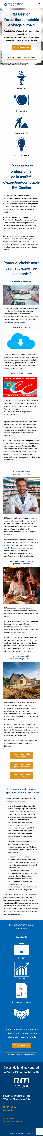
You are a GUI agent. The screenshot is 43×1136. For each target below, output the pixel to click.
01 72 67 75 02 (9, 1107)
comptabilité (8, 708)
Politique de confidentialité (12, 1121)
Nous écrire (8, 1110)
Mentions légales (9, 1118)
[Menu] (39, 4)
